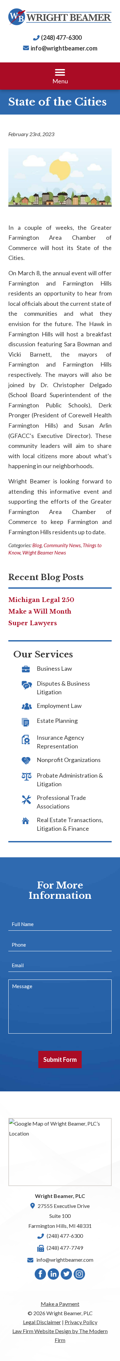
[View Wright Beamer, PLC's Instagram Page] (80, 1275)
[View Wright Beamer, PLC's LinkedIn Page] (54, 1275)
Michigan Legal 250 (41, 600)
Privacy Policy (81, 1322)
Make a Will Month (39, 611)
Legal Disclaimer (42, 1322)
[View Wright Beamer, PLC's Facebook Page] (41, 1275)
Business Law (54, 668)
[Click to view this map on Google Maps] (60, 1152)
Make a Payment (60, 1304)
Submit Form (60, 1059)
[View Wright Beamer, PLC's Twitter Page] (67, 1275)
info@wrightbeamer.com (64, 48)
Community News (62, 545)
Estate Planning (57, 720)
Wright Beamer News (44, 552)
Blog (37, 545)
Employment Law (59, 705)
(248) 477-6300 (61, 37)
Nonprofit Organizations (69, 759)
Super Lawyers (32, 623)
